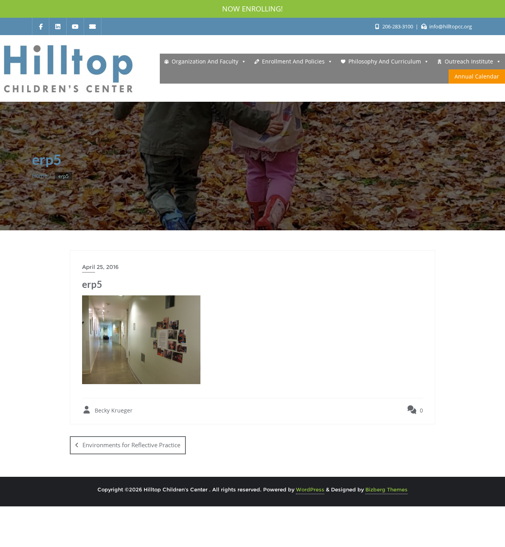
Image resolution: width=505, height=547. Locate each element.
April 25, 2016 (100, 267)
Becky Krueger (113, 410)
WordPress (310, 489)
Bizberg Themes (386, 489)
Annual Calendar (476, 76)
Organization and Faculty (205, 61)
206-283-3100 (397, 26)
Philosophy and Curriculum (384, 61)
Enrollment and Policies (293, 61)
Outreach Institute (469, 61)
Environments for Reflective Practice (131, 445)
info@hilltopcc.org (450, 26)
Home (39, 175)
